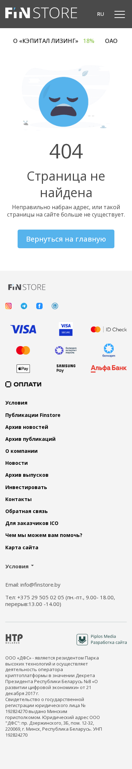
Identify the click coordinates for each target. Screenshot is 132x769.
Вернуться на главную (66, 239)
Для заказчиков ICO (31, 523)
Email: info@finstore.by (33, 584)
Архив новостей (26, 427)
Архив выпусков (27, 475)
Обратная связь (26, 511)
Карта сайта (21, 547)
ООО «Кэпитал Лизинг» (52, 41)
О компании (21, 451)
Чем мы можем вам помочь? (43, 535)
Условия (16, 403)
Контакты (18, 499)
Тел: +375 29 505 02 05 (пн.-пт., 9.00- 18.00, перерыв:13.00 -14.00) (60, 601)
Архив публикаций (30, 439)
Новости (16, 463)
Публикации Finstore (33, 415)
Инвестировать (26, 487)
